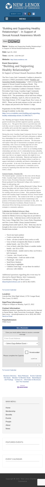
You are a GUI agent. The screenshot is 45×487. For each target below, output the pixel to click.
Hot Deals (7, 378)
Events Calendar (36, 376)
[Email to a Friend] (12, 41)
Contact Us (18, 380)
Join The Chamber (22, 381)
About (8, 425)
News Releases (23, 376)
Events (8, 418)
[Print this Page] (9, 41)
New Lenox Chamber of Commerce (22, 6)
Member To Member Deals (21, 378)
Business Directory (9, 376)
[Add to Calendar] (15, 41)
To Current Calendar (9, 290)
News (8, 429)
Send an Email (7, 316)
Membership (10, 411)
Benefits (9, 415)
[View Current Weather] (18, 41)
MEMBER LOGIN (16, 13)
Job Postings (8, 380)
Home (8, 408)
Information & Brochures (32, 380)
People (8, 422)
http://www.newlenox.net (18, 59)
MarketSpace (36, 378)
